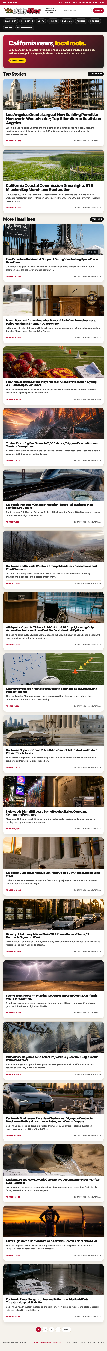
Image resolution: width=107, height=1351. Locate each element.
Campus (53, 21)
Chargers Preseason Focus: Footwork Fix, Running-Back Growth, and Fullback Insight (51, 690)
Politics (81, 21)
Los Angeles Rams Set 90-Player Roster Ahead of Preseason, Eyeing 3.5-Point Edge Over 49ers (51, 383)
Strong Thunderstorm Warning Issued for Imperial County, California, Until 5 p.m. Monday (52, 997)
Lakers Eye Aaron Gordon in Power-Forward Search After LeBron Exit (51, 1241)
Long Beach (27, 21)
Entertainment (24, 27)
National (67, 21)
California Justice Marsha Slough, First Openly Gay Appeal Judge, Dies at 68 (53, 874)
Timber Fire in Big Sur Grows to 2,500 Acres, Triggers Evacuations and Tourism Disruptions (52, 445)
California (10, 21)
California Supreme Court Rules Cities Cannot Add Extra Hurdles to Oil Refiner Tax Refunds (52, 751)
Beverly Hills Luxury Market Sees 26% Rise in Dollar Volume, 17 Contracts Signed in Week (47, 935)
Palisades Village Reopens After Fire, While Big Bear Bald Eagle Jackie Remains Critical (52, 1058)
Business (94, 21)
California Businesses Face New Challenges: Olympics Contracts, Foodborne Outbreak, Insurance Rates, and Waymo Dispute (49, 1120)
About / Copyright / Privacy (46, 1343)
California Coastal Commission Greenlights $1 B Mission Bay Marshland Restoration (49, 187)
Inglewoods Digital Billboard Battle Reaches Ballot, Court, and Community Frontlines (46, 813)
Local (41, 21)
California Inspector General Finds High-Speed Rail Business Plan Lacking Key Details (49, 506)
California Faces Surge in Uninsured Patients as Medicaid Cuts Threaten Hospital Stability (47, 1301)
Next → (67, 1330)
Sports (8, 27)
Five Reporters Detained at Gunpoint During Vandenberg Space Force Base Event (52, 260)
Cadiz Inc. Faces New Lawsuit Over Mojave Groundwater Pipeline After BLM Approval (52, 1181)
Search (98, 11)
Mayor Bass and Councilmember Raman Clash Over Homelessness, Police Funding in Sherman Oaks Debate (51, 322)
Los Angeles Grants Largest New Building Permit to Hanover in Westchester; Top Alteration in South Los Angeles (53, 118)
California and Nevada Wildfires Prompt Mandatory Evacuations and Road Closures (51, 567)
